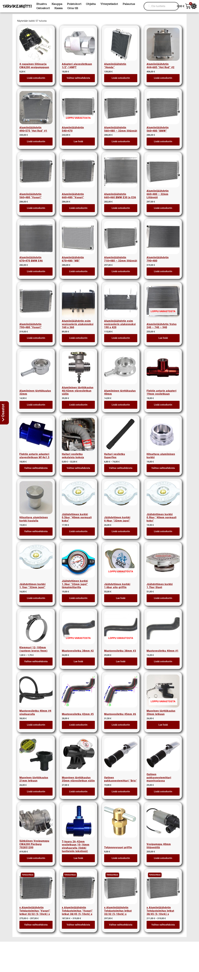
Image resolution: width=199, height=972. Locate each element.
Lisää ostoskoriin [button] (36, 78)
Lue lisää (78, 141)
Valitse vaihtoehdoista (78, 78)
